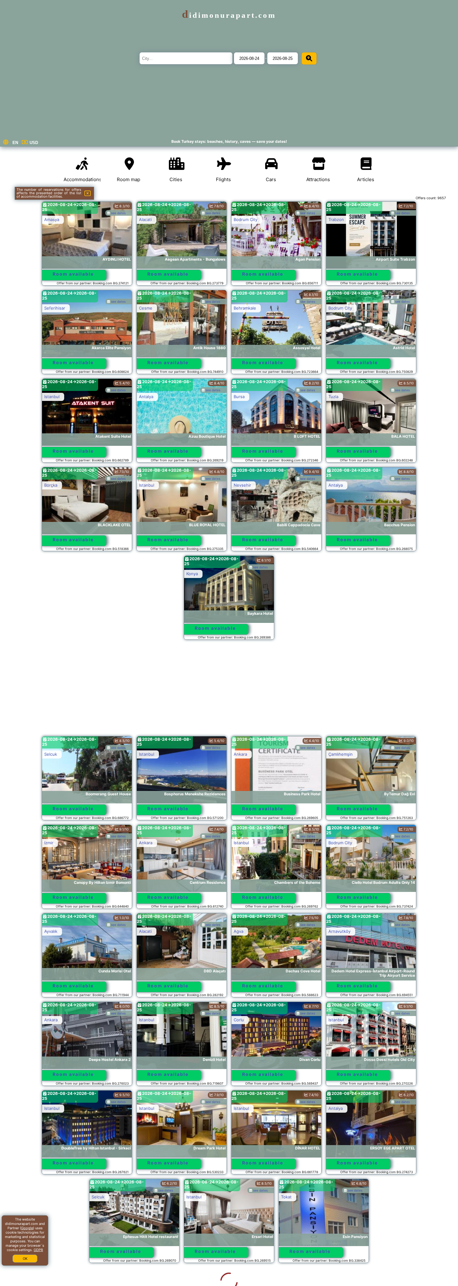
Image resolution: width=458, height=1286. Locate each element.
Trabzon (336, 219)
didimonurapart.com (229, 15)
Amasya (51, 219)
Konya (192, 573)
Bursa (239, 396)
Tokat (239, 1196)
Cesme (145, 308)
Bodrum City (245, 219)
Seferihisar (54, 308)
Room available (73, 274)
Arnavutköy (339, 931)
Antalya (146, 396)
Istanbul (52, 396)
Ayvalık (50, 931)
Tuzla (333, 396)
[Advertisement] (229, 691)
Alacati (145, 219)
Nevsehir (242, 485)
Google (27, 1228)
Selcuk (50, 754)
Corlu (239, 1019)
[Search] (309, 58)
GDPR (38, 1250)
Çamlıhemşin (340, 754)
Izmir (48, 842)
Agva (238, 931)
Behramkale (245, 308)
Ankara (240, 754)
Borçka (50, 485)
